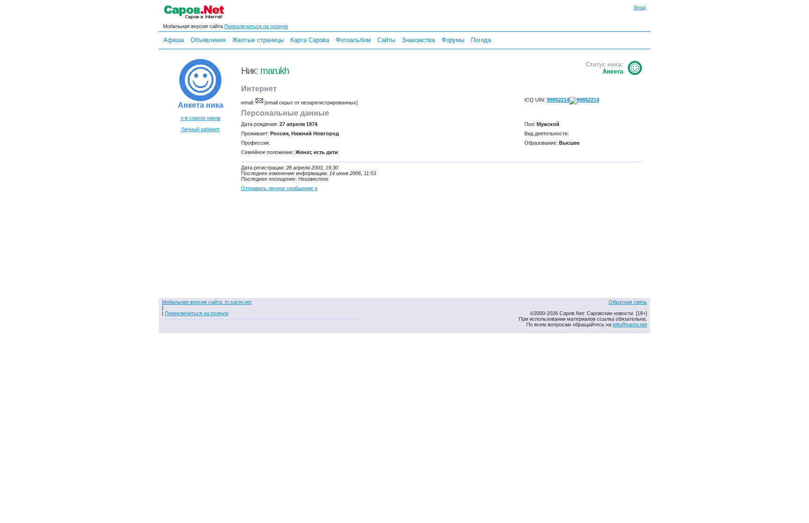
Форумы (452, 40)
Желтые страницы (258, 40)
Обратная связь (628, 302)
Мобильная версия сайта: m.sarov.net (206, 302)
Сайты (386, 40)
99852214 (558, 100)
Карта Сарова (309, 40)
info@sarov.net (630, 324)
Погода (481, 40)
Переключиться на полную (256, 26)
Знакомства (418, 40)
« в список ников (201, 118)
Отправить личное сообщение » (279, 188)
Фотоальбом (353, 40)
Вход (640, 7)
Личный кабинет (200, 129)
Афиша (173, 40)
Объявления (208, 40)
